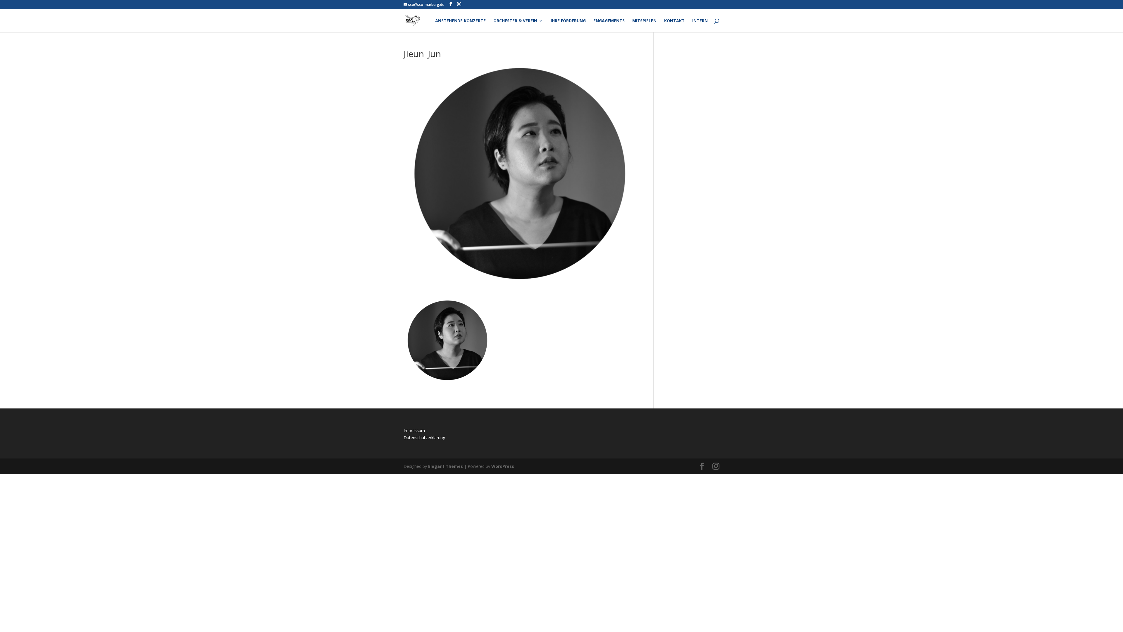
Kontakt (674, 21)
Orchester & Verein (515, 21)
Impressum (414, 430)
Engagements (609, 21)
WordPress (502, 466)
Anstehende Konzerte (460, 21)
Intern (700, 21)
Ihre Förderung (568, 21)
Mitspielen (644, 21)
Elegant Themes (445, 466)
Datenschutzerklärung (424, 437)
